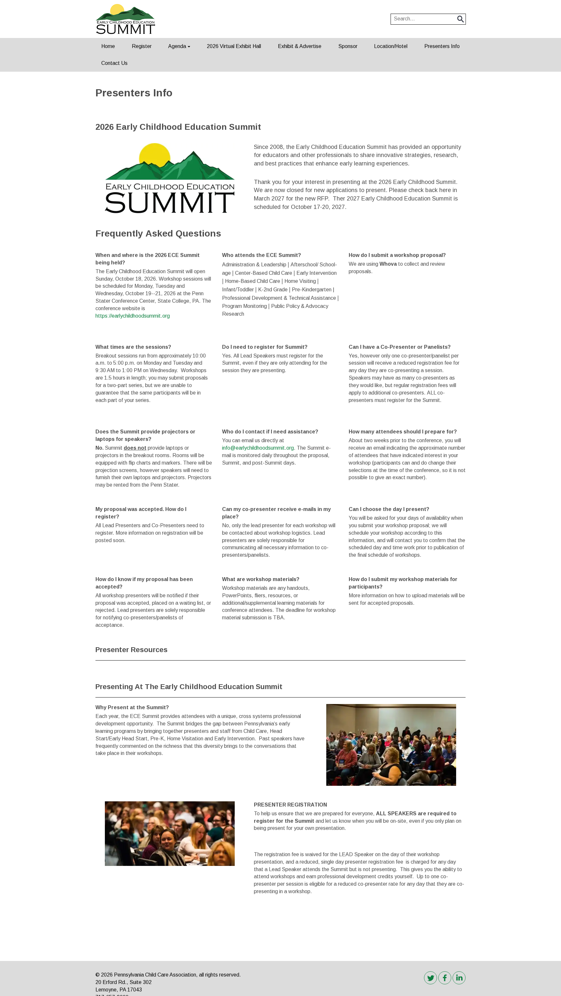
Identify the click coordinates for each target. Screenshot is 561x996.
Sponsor (347, 46)
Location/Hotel (390, 46)
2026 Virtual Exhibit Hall (234, 46)
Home (108, 46)
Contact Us (114, 63)
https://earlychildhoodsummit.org (133, 316)
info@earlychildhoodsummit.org (258, 448)
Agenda (177, 46)
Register (142, 46)
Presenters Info (442, 46)
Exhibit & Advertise (299, 46)
